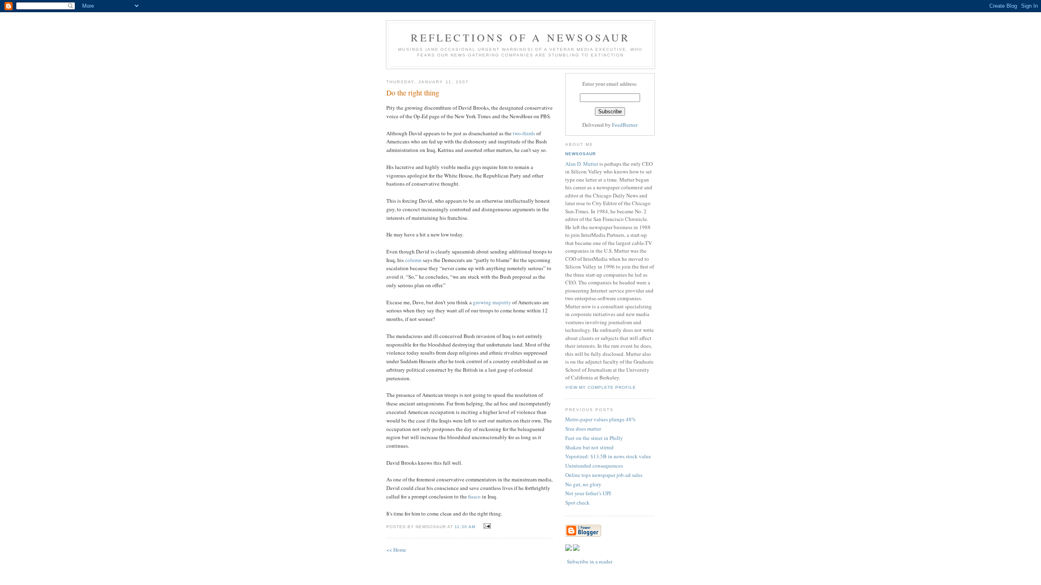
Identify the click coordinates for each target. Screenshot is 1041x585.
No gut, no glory (583, 484)
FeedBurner (625, 124)
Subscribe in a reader (589, 561)
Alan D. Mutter (581, 163)
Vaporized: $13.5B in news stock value (608, 456)
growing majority (492, 302)
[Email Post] (486, 526)
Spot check (577, 502)
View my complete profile (600, 387)
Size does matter (583, 428)
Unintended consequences (594, 465)
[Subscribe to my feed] (568, 548)
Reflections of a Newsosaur (520, 37)
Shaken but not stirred (589, 447)
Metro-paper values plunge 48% (600, 419)
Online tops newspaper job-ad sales (603, 475)
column (413, 260)
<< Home (396, 549)
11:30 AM (465, 526)
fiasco (474, 496)
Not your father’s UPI (588, 493)
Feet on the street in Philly (594, 438)
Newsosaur (580, 154)
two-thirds (524, 133)
